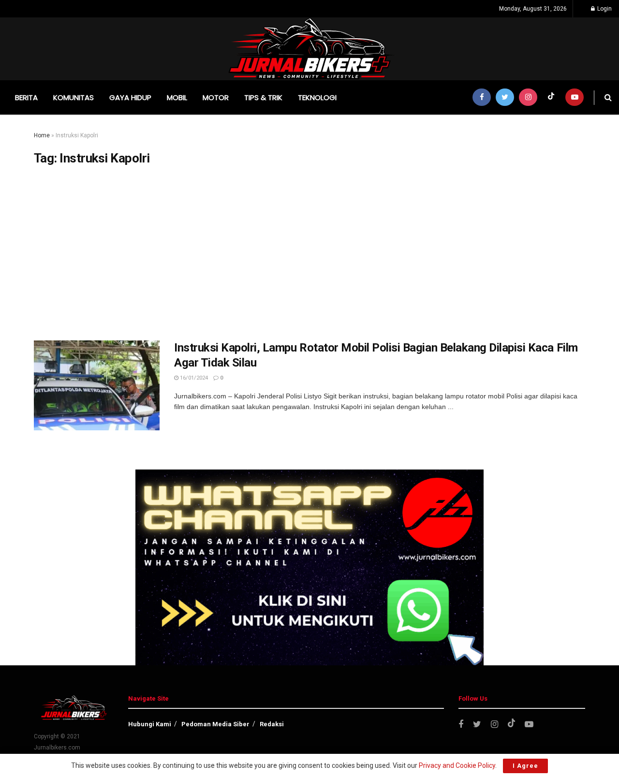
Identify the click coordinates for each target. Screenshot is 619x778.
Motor (216, 97)
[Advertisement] (309, 253)
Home (42, 135)
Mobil (177, 97)
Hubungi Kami (149, 724)
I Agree (525, 765)
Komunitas (73, 97)
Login (604, 8)
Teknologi (317, 97)
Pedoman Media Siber (215, 724)
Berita (26, 97)
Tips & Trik (263, 97)
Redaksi (272, 724)
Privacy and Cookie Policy (457, 765)
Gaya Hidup (130, 97)
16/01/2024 (193, 378)
